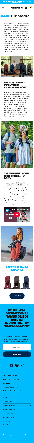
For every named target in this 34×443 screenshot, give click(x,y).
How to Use (6, 398)
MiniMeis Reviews (9, 405)
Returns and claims (9, 413)
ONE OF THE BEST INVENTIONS (16, 320)
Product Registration (10, 387)
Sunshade (6, 383)
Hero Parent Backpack (11, 379)
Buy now (17, 296)
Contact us (6, 421)
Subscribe (17, 354)
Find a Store (7, 425)
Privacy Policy (7, 434)
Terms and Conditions (25, 434)
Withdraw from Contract (12, 391)
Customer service (9, 417)
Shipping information (10, 409)
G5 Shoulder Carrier (10, 375)
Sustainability (7, 401)
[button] (3, 8)
